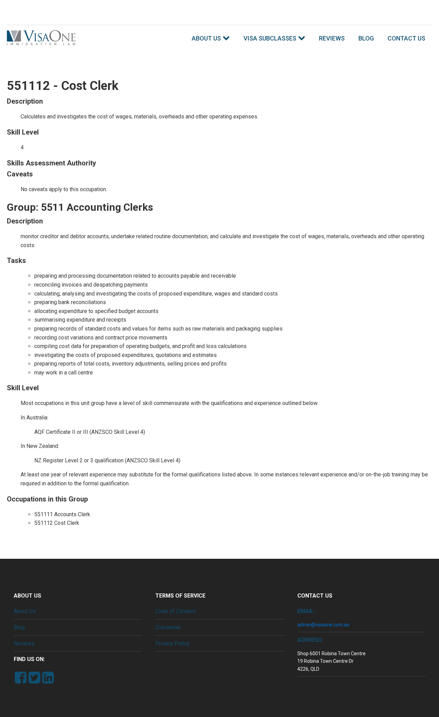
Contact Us (406, 38)
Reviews (332, 38)
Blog (366, 38)
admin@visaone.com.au (323, 624)
